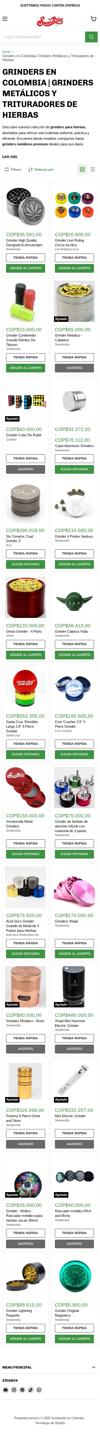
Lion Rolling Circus (67, 249)
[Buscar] (91, 37)
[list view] (92, 169)
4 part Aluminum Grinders (74, 446)
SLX (8, 545)
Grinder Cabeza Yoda (71, 631)
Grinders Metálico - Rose (25, 1021)
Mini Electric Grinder (70, 1116)
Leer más (9, 156)
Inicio (6, 52)
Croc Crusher (63, 731)
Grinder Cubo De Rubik (24, 435)
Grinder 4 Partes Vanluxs (74, 536)
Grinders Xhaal (66, 921)
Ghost (9, 635)
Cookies (11, 439)
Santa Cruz (13, 735)
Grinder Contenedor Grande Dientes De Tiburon (21, 339)
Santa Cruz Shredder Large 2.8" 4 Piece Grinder (22, 726)
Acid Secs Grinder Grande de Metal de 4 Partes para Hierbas (22, 925)
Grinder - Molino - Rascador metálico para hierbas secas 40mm (24, 1215)
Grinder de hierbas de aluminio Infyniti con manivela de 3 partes (71, 826)
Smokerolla (13, 249)
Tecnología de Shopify (50, 1423)
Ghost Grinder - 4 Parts (24, 631)
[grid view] (82, 169)
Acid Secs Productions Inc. (23, 934)
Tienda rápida (25, 258)
